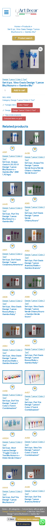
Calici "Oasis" (23, 105)
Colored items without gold (32, 509)
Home (4, 509)
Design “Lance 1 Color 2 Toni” (14, 79)
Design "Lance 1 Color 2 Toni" (23, 100)
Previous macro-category (29, 519)
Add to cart (19, 90)
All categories (14, 509)
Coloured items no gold (13, 118)
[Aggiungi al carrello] (12, 148)
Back (12, 519)
